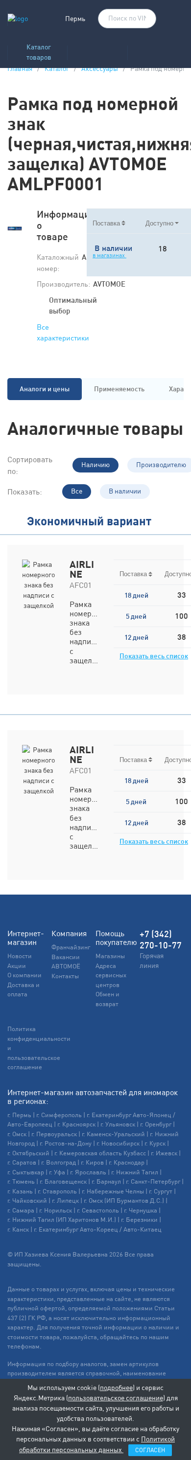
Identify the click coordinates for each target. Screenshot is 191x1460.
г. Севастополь (98, 1210)
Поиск (144, 19)
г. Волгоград (58, 1162)
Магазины (110, 956)
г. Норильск (55, 1210)
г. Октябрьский (28, 1153)
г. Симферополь (59, 1115)
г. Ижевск (164, 1153)
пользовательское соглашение (115, 1398)
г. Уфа (57, 1172)
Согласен (150, 1450)
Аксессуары (99, 68)
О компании (24, 975)
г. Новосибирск (118, 1143)
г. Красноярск (76, 1124)
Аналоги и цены (45, 389)
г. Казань (20, 1191)
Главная (19, 68)
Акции (16, 965)
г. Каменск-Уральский (113, 1134)
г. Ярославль (88, 1172)
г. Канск (18, 1229)
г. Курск (155, 1143)
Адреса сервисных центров (111, 975)
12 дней (136, 637)
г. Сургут (160, 1191)
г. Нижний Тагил (134, 1172)
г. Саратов (21, 1162)
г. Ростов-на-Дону (66, 1143)
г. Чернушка (140, 1210)
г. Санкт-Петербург (153, 1181)
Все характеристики (63, 332)
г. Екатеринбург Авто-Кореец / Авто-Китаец (98, 1229)
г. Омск (16, 1134)
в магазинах (109, 255)
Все (76, 491)
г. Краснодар (126, 1162)
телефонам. (24, 1346)
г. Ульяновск (117, 1124)
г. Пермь (19, 1115)
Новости (19, 956)
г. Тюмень (21, 1181)
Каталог (57, 68)
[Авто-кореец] (97, 49)
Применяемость (119, 389)
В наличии (125, 491)
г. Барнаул (106, 1181)
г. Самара (20, 1210)
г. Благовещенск (63, 1181)
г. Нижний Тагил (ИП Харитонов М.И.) (61, 1219)
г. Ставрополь (57, 1191)
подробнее (116, 1388)
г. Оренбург (155, 1124)
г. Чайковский (27, 1200)
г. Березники (139, 1219)
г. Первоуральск (54, 1134)
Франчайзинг (70, 947)
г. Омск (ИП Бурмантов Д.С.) (124, 1200)
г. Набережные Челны (113, 1191)
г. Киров (92, 1162)
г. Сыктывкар (25, 1172)
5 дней (136, 616)
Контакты (65, 976)
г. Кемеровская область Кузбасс (100, 1153)
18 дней (136, 595)
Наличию (95, 465)
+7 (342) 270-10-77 (161, 939)
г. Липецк (65, 1200)
